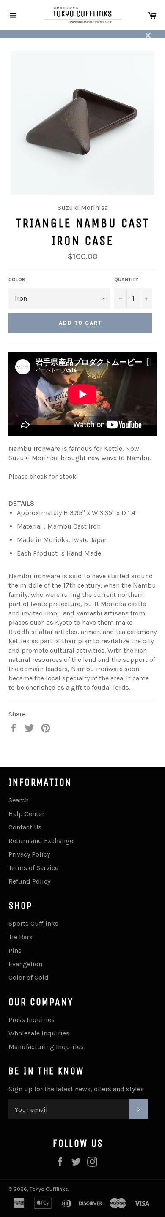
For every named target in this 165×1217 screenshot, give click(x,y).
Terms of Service (33, 868)
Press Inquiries (31, 1020)
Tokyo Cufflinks (49, 1189)
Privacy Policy (29, 854)
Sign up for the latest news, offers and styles (76, 1089)
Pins (15, 950)
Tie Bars (20, 937)
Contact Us (24, 827)
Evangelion (25, 964)
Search (18, 800)
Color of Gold (28, 977)
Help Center (26, 814)
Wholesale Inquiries (38, 1033)
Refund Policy (29, 881)
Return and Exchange (40, 841)
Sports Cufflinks (33, 923)
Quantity (126, 279)
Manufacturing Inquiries (46, 1047)
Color (16, 279)
